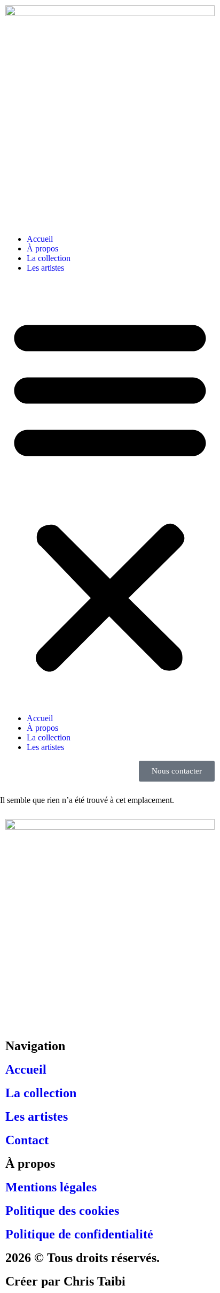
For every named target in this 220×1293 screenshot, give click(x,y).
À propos (42, 248)
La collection (48, 258)
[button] (110, 493)
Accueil (40, 238)
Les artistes (45, 267)
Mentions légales (51, 1187)
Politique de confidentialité (79, 1234)
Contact (27, 1140)
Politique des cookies (62, 1211)
